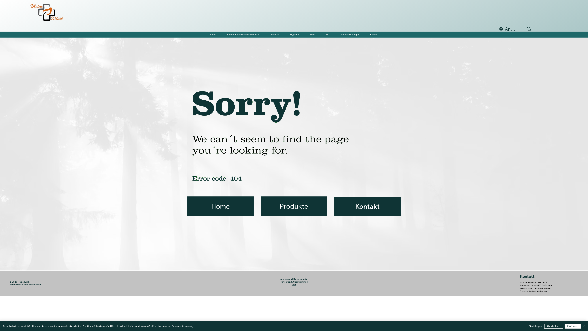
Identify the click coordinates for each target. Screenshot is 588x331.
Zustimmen (572, 326)
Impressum (286, 279)
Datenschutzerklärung (182, 326)
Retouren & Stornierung (294, 281)
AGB (294, 284)
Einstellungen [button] (535, 326)
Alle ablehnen (553, 326)
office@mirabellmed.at (537, 291)
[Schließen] (584, 326)
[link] (529, 29)
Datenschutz (300, 279)
